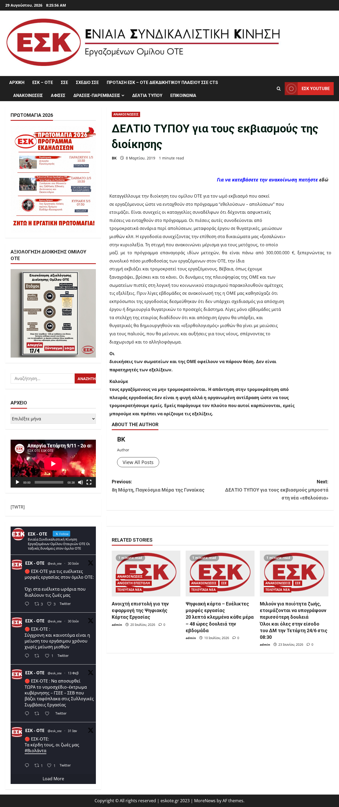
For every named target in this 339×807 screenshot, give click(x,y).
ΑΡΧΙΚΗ (16, 82)
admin (117, 624)
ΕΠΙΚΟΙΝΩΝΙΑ (183, 95)
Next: (276, 490)
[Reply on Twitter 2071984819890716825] (28, 604)
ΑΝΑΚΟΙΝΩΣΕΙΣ (28, 95)
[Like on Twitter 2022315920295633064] (48, 714)
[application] (53, 464)
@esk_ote (55, 563)
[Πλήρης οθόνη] (89, 482)
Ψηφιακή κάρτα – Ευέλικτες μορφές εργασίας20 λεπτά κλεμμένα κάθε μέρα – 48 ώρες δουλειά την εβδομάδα (220, 617)
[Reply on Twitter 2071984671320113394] (28, 656)
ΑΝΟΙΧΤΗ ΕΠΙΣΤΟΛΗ (133, 583)
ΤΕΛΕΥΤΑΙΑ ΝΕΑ (129, 589)
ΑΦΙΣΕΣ (58, 95)
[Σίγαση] (80, 482)
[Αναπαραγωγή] (17, 482)
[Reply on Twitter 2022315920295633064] (28, 714)
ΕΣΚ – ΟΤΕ (42, 82)
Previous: (158, 486)
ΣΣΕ (64, 82)
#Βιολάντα (35, 751)
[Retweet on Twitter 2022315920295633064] (38, 714)
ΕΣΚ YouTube (316, 88)
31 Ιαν (72, 731)
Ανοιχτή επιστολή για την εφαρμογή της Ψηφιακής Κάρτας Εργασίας (140, 610)
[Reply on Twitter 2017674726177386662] (28, 766)
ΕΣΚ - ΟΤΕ (34, 563)
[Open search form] (279, 88)
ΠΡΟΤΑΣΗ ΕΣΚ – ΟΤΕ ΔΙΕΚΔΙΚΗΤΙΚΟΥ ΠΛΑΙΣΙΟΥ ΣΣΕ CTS (162, 82)
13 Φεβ (73, 673)
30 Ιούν (73, 563)
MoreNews (205, 801)
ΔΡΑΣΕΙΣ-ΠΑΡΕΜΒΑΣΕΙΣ (96, 95)
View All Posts (138, 462)
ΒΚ (114, 157)
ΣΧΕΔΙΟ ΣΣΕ (87, 82)
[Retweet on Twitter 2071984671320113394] (38, 656)
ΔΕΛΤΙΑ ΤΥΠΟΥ (147, 95)
